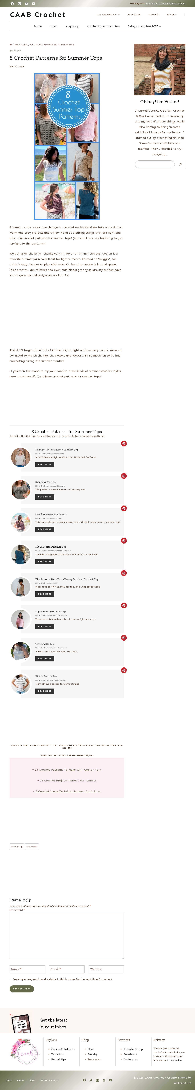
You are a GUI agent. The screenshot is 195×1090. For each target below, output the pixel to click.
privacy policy (174, 1060)
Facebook (130, 1054)
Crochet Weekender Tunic (51, 514)
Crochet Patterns (63, 1049)
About (20, 1080)
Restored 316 (182, 1083)
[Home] (11, 44)
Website (95, 969)
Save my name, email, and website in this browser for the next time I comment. (63, 979)
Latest (54, 26)
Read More (45, 464)
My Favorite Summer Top (51, 546)
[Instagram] (19, 3)
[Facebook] (12, 3)
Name (16, 969)
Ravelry (92, 1054)
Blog (33, 1080)
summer (32, 846)
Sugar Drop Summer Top (50, 611)
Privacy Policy (50, 1080)
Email (56, 969)
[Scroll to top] (188, 1078)
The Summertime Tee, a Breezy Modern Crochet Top (67, 579)
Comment (18, 910)
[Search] (180, 164)
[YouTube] (26, 3)
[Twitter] (91, 1080)
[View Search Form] (183, 14)
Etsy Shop (72, 26)
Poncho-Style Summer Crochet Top (57, 449)
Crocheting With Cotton (103, 26)
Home (38, 26)
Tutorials (153, 14)
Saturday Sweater (46, 482)
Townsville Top (45, 643)
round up (17, 846)
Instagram (130, 1059)
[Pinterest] (33, 3)
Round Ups (133, 14)
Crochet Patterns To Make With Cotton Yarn (70, 769)
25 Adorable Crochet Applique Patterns (165, 3)
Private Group (133, 1049)
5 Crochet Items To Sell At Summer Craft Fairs (68, 791)
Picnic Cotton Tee (46, 676)
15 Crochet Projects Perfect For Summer (67, 780)
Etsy (90, 1049)
